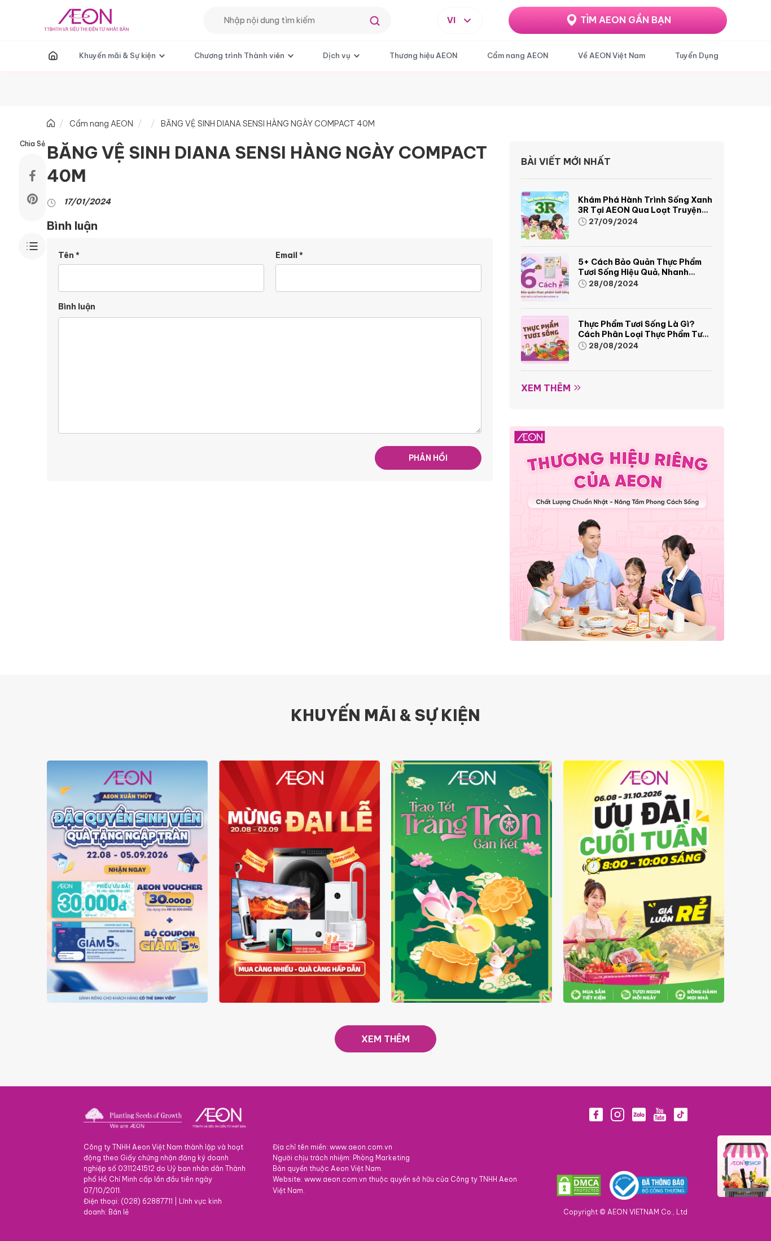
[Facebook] (596, 1114)
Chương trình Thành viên (239, 55)
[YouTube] (660, 1114)
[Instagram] (617, 1114)
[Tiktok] (680, 1114)
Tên (69, 255)
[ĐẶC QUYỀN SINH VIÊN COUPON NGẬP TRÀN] (127, 880)
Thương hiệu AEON (423, 55)
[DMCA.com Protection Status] (579, 1185)
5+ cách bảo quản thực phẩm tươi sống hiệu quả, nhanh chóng (640, 272)
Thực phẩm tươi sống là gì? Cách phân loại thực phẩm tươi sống (643, 334)
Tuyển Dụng (697, 55)
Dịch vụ (337, 55)
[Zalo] (639, 1114)
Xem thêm (546, 388)
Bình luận (76, 306)
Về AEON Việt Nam (611, 55)
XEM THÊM (385, 1039)
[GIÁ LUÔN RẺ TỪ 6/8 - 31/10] (643, 880)
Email (289, 255)
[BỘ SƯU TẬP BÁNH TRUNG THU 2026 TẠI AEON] (471, 880)
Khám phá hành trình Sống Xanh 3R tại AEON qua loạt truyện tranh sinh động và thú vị (645, 210)
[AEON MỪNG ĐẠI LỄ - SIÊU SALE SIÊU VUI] (299, 880)
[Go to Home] (51, 124)
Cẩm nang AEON (517, 55)
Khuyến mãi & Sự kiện (117, 55)
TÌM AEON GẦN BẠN (625, 19)
